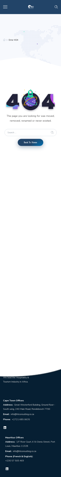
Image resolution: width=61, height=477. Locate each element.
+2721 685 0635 (21, 419)
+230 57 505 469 (14, 460)
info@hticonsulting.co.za (22, 414)
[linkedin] (5, 427)
